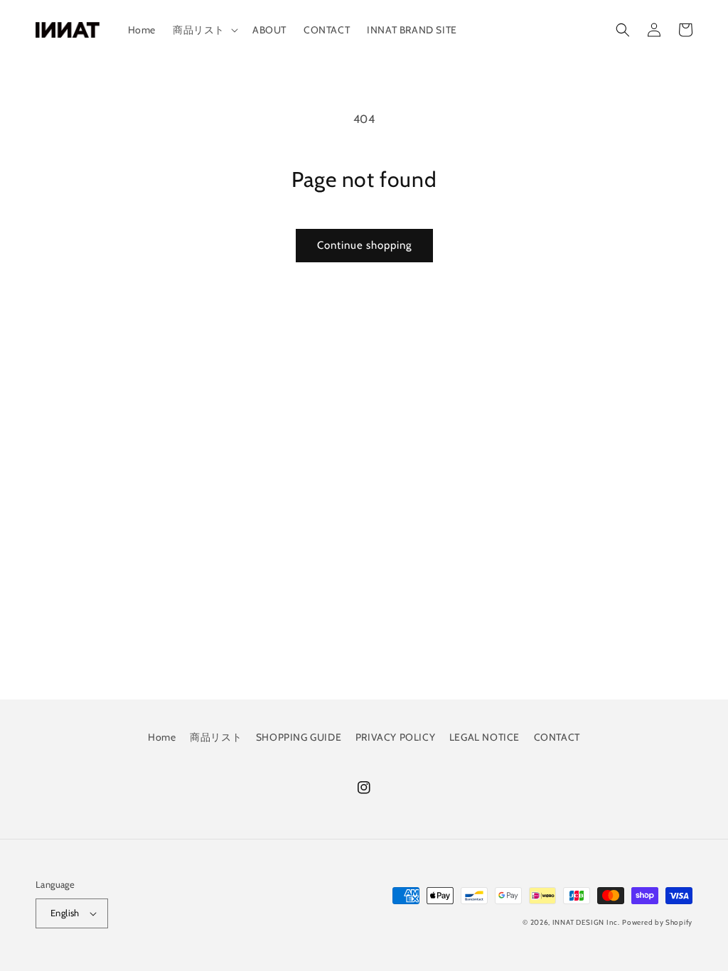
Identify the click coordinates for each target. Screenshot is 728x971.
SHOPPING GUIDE (298, 737)
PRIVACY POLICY (395, 737)
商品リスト (216, 737)
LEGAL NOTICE (484, 737)
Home (162, 737)
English (65, 912)
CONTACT (557, 737)
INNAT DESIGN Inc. (586, 922)
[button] (204, 30)
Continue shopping (364, 245)
